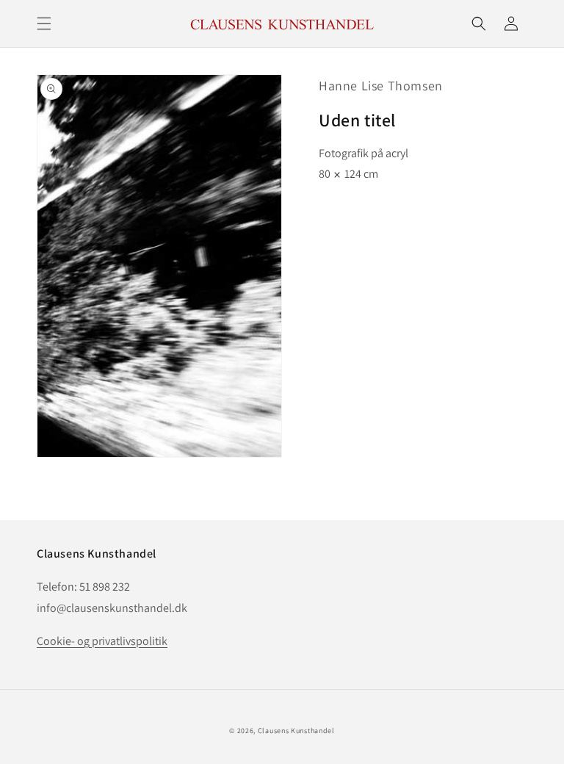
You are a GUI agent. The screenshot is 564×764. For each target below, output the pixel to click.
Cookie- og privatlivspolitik (102, 641)
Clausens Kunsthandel (296, 730)
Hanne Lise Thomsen (381, 85)
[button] (44, 23)
